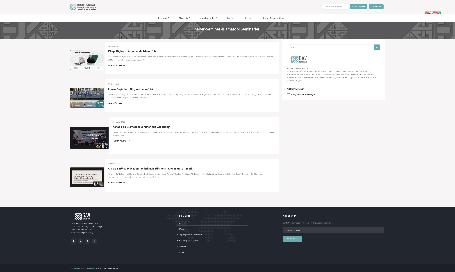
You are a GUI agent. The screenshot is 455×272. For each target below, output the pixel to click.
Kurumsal (162, 18)
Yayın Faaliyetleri (207, 18)
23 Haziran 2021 (118, 122)
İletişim (248, 18)
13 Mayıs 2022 (114, 46)
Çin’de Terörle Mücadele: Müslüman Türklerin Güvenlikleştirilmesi (150, 169)
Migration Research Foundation (82, 268)
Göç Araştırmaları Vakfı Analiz (190, 234)
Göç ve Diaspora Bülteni (274, 18)
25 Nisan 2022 (113, 84)
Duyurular (182, 246)
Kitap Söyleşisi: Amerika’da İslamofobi (132, 51)
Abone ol (291, 238)
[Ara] (345, 6)
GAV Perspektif (358, 6)
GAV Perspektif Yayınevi (188, 240)
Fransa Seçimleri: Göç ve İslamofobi (130, 89)
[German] (435, 12)
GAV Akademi (184, 229)
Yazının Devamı (115, 65)
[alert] (333, 94)
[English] (431, 12)
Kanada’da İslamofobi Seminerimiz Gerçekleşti (141, 127)
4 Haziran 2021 (114, 164)
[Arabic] (439, 12)
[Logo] (83, 6)
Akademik (183, 18)
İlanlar (230, 18)
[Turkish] (427, 12)
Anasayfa (182, 223)
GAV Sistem (376, 6)
